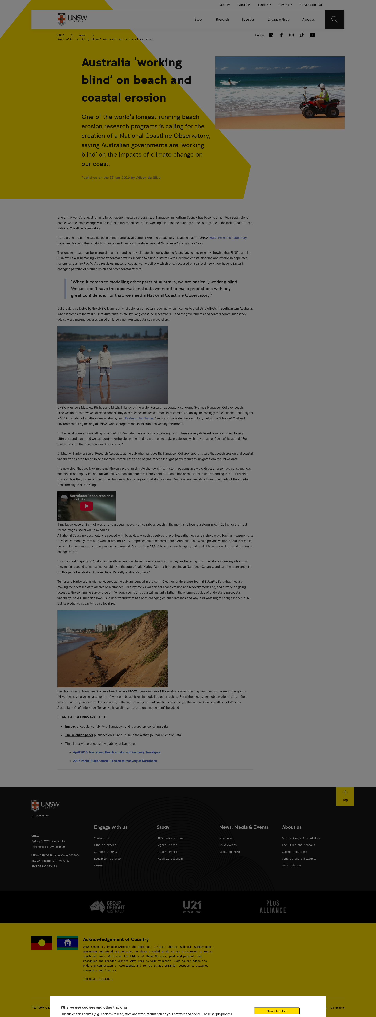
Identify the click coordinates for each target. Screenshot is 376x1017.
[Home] (72, 19)
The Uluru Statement (98, 979)
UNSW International (171, 838)
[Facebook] (281, 35)
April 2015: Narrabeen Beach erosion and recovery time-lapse (116, 752)
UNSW (60, 35)
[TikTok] (302, 35)
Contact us (102, 838)
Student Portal (168, 852)
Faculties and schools (298, 845)
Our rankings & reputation (301, 838)
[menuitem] (199, 19)
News (82, 35)
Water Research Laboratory (228, 238)
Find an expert (105, 845)
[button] (345, 796)
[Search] (334, 19)
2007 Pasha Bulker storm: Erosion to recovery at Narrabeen (115, 761)
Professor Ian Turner (139, 418)
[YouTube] (312, 35)
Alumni (98, 865)
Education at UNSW (107, 858)
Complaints (337, 1007)
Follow (260, 35)
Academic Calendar (170, 858)
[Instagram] (292, 35)
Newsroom (225, 838)
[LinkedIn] (271, 35)
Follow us (40, 1007)
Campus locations (294, 852)
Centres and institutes (299, 858)
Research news (229, 852)
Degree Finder (167, 845)
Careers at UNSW (106, 852)
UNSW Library (291, 865)
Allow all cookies (277, 1010)
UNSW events (228, 845)
